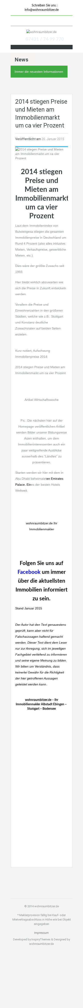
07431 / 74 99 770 (45, 39)
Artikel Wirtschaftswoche (42, 399)
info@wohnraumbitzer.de (42, 9)
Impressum (41, 932)
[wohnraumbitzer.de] (41, 31)
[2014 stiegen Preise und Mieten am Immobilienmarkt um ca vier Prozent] (41, 153)
